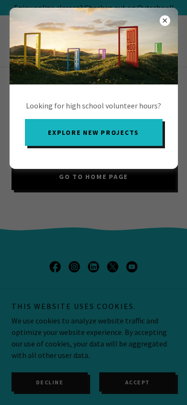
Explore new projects (93, 132)
